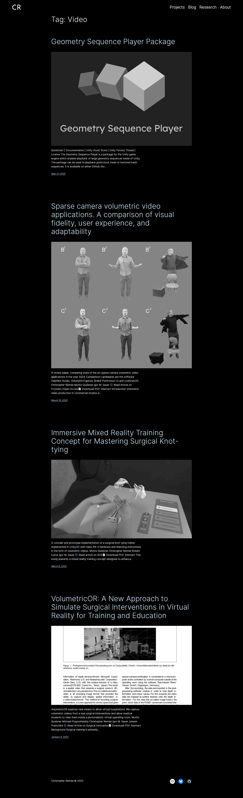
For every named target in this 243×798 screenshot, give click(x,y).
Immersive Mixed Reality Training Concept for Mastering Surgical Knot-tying (115, 441)
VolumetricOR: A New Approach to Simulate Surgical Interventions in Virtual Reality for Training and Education (120, 607)
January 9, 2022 (59, 736)
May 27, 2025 (58, 173)
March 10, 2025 (59, 400)
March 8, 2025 (59, 566)
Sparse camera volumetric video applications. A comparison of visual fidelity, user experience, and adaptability (112, 219)
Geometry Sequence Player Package (113, 41)
